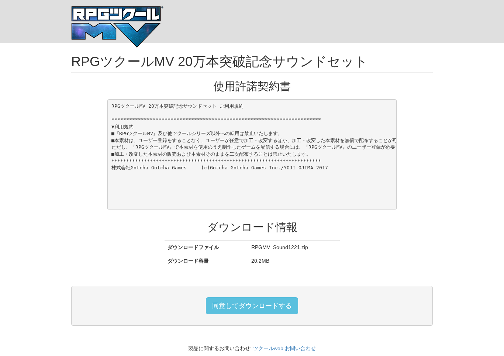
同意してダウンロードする (252, 306)
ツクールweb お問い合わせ (284, 348)
